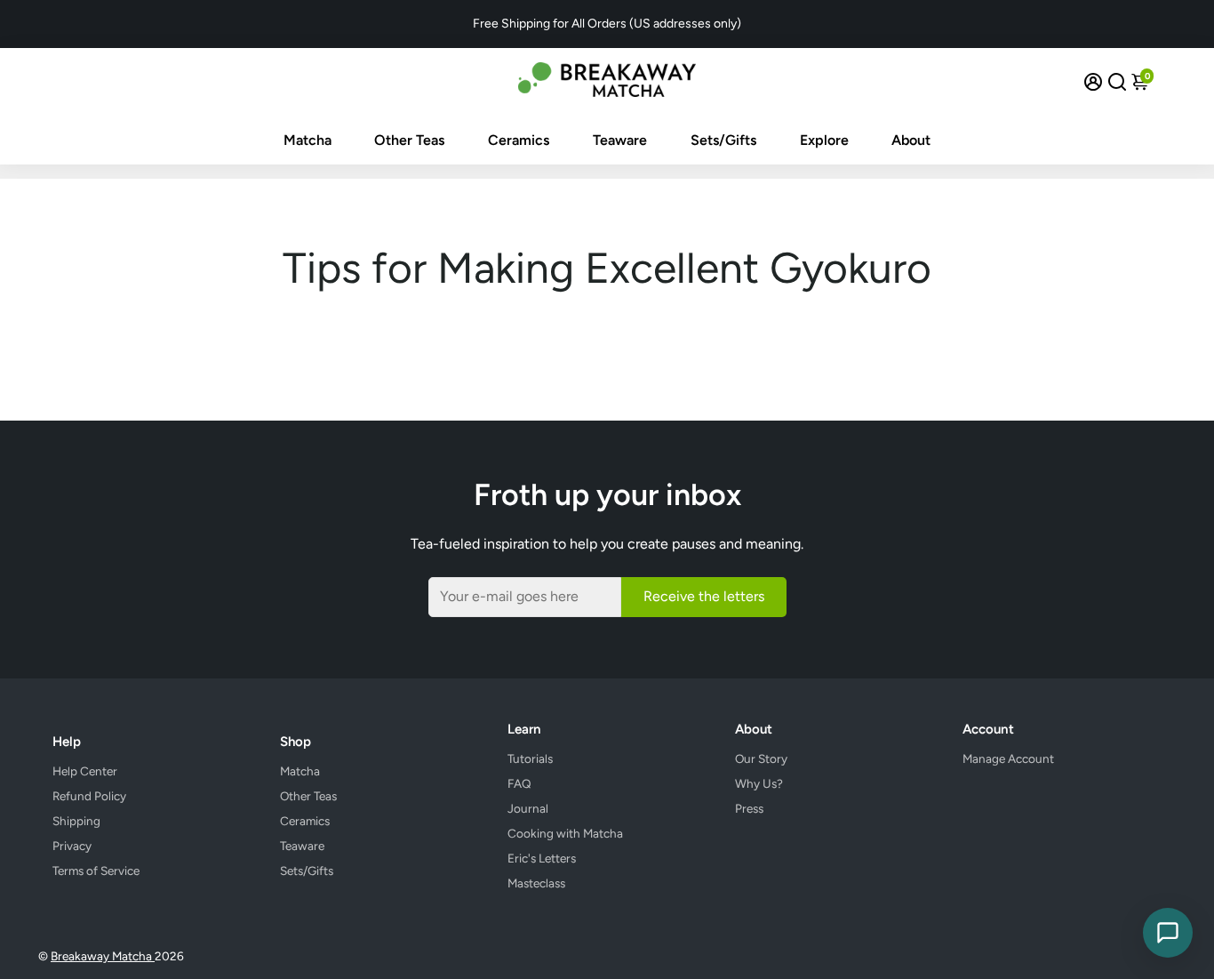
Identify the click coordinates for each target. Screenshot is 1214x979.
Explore (824, 140)
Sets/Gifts (723, 140)
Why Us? (759, 783)
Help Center (84, 771)
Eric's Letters (541, 858)
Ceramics (518, 140)
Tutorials (530, 758)
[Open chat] (1168, 933)
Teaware (620, 140)
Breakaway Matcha (103, 956)
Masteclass (536, 883)
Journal (527, 808)
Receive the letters (703, 596)
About (910, 140)
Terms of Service (96, 870)
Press (749, 808)
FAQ (519, 783)
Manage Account (1008, 758)
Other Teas (409, 140)
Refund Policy (89, 796)
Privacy (72, 846)
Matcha (307, 140)
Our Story (761, 758)
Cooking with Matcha (565, 833)
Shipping (76, 821)
